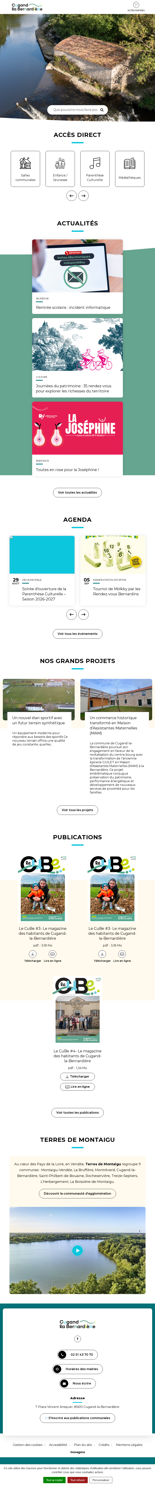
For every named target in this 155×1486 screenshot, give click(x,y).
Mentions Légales (129, 1445)
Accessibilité (58, 1445)
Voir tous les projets (77, 810)
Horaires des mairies (82, 1369)
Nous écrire (82, 1385)
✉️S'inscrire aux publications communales (77, 1418)
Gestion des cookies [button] (27, 1445)
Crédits (104, 1445)
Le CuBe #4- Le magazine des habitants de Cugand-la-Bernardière (77, 1056)
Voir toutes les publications (77, 1112)
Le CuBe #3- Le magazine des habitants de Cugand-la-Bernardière (43, 933)
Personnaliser (100, 1480)
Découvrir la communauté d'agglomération (77, 1193)
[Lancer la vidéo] (77, 1250)
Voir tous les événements (78, 634)
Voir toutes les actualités (77, 492)
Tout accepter (54, 1480)
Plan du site (83, 1445)
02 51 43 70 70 (82, 1354)
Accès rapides (136, 10)
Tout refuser (77, 1480)
